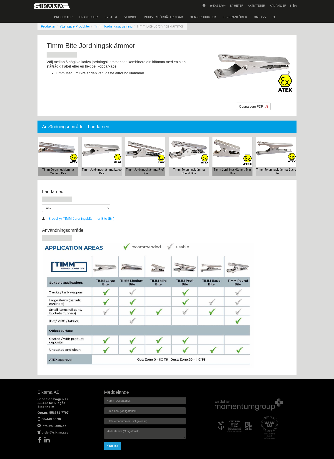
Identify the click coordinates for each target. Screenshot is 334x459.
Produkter (63, 17)
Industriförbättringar (163, 17)
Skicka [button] (112, 446)
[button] (220, 70)
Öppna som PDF (252, 106)
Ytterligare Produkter (75, 26)
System (111, 17)
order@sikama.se (55, 432)
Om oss (260, 17)
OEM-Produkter (203, 17)
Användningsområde (62, 126)
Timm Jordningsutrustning (113, 26)
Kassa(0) (219, 5)
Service (130, 17)
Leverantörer (235, 17)
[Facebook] (40, 441)
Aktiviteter (256, 5)
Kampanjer (278, 5)
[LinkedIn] (48, 441)
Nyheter (236, 5)
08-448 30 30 (51, 419)
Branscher (88, 17)
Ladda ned (98, 126)
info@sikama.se (54, 426)
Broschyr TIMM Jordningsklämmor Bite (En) (80, 218)
